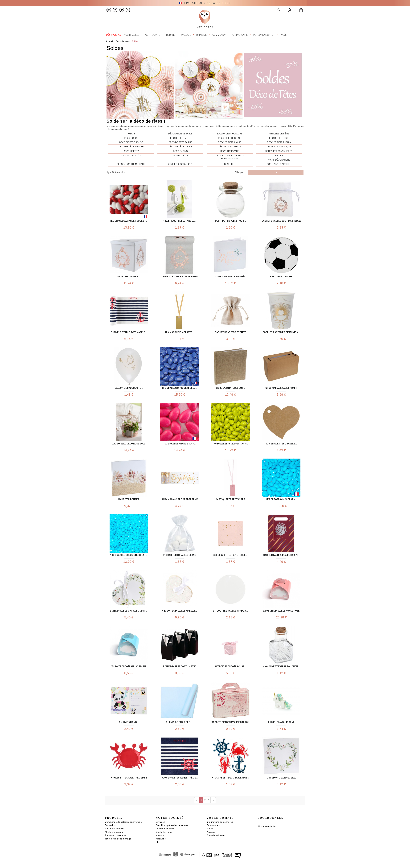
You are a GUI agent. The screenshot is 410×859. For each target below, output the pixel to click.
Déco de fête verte (180, 138)
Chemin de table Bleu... (179, 721)
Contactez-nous (164, 832)
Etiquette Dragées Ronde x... (230, 610)
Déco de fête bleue (229, 138)
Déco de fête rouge (131, 142)
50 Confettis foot (281, 276)
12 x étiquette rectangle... (179, 220)
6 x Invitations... (129, 721)
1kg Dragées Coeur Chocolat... (128, 554)
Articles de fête (279, 134)
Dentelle (229, 164)
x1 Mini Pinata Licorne (281, 721)
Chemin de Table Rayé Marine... (129, 331)
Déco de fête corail (180, 147)
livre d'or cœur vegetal (281, 777)
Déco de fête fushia (279, 142)
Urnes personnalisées (278, 151)
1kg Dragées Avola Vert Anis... (230, 443)
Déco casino (180, 151)
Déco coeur (131, 138)
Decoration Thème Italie (131, 164)
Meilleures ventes (114, 832)
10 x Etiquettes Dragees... (281, 443)
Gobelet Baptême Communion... (281, 331)
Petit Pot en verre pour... (230, 220)
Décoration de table (180, 134)
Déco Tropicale (229, 151)
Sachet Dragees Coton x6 (230, 331)
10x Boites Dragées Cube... (230, 665)
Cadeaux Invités (131, 155)
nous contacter (268, 826)
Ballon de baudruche (229, 134)
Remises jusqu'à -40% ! (180, 164)
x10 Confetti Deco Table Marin (230, 777)
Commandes (213, 825)
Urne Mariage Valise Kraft (281, 387)
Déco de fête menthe (131, 147)
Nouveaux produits (114, 828)
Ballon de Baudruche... (129, 387)
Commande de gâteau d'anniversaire (124, 822)
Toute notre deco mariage (118, 838)
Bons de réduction (216, 835)
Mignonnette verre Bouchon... (281, 665)
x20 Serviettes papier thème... (180, 777)
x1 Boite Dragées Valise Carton (230, 721)
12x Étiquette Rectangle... (230, 498)
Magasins (161, 838)
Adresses (211, 832)
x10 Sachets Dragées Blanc (179, 554)
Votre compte (220, 817)
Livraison (160, 822)
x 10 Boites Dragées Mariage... (179, 610)
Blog (158, 842)
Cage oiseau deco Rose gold (129, 443)
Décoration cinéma (229, 147)
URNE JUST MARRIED (128, 276)
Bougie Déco (180, 155)
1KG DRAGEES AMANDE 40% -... (179, 443)
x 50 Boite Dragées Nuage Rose (281, 610)
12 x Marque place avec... (179, 331)
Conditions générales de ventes (172, 825)
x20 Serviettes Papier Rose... (230, 554)
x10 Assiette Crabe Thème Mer (129, 777)
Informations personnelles (220, 822)
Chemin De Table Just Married (179, 276)
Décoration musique (279, 147)
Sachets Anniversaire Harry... (281, 554)
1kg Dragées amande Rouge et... (129, 220)
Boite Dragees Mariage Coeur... (128, 610)
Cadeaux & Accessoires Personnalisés (230, 157)
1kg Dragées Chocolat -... (281, 498)
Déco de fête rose (279, 138)
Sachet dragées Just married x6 (281, 220)
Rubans (131, 134)
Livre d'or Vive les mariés (230, 276)
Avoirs (210, 828)
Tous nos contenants (115, 835)
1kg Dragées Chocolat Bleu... (179, 387)
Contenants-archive (279, 164)
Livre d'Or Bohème (128, 498)
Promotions (110, 825)
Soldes (279, 155)
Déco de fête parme (180, 142)
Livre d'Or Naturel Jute (230, 387)
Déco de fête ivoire (229, 142)
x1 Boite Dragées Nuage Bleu (128, 665)
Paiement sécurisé (165, 828)
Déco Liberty (131, 151)
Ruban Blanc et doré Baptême (180, 498)
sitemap (160, 835)
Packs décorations (278, 160)
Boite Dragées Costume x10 (179, 665)
